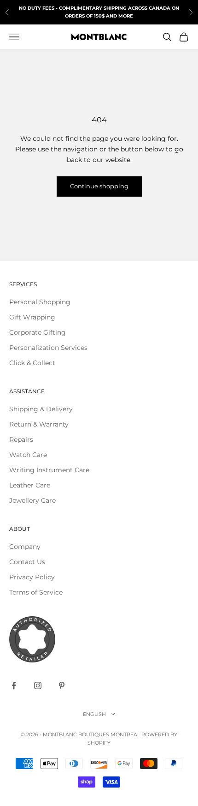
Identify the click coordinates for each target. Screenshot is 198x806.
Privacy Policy (32, 577)
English (94, 714)
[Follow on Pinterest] (61, 685)
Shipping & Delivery (41, 409)
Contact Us (27, 562)
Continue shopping (99, 186)
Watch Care (28, 455)
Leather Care (29, 485)
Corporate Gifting (37, 332)
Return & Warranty (39, 424)
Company (25, 546)
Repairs (21, 439)
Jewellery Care (32, 500)
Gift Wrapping (32, 317)
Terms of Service (36, 592)
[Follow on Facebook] (13, 685)
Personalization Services (48, 347)
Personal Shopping (39, 302)
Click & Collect (32, 363)
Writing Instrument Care (49, 470)
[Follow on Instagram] (37, 685)
